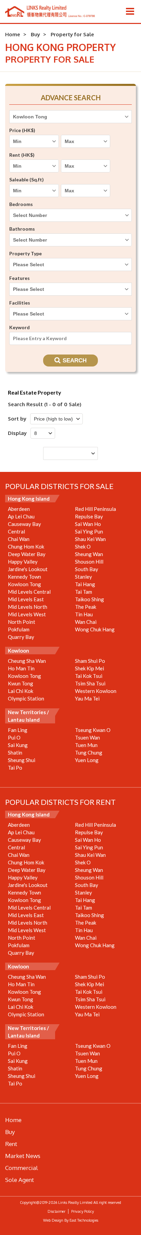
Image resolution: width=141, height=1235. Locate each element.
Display (17, 433)
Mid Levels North (27, 607)
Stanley (83, 577)
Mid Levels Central (29, 592)
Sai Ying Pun (89, 531)
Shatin (15, 752)
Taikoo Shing (89, 599)
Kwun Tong (20, 683)
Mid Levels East (26, 599)
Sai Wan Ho (88, 524)
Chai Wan (18, 539)
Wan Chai (86, 622)
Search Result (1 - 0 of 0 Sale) (44, 404)
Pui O (14, 737)
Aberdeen (19, 509)
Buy (35, 34)
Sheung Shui (21, 760)
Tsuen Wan (87, 737)
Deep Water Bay (27, 554)
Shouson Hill (89, 561)
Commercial (21, 1167)
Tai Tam (83, 592)
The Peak (85, 607)
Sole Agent (19, 1179)
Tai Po (15, 767)
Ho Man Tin (21, 668)
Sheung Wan (89, 554)
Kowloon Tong (24, 584)
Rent (11, 1143)
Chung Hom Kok (26, 546)
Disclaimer (56, 1211)
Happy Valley (23, 561)
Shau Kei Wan (90, 539)
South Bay (86, 569)
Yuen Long (87, 760)
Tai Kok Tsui (88, 676)
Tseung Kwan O (93, 730)
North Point (21, 622)
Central (16, 531)
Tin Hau (84, 614)
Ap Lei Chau (21, 516)
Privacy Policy (82, 1211)
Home (12, 34)
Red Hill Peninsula (95, 509)
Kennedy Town (24, 577)
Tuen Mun (86, 745)
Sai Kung (18, 745)
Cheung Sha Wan (27, 661)
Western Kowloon (95, 691)
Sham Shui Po (90, 661)
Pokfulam (18, 629)
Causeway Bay (24, 524)
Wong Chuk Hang (95, 629)
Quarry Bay (21, 637)
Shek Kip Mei (89, 668)
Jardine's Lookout (28, 569)
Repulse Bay (89, 516)
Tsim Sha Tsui (90, 683)
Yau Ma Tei (87, 698)
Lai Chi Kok (20, 691)
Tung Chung (88, 752)
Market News (22, 1155)
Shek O (83, 546)
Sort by (17, 418)
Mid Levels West (27, 614)
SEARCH (75, 360)
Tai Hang (85, 584)
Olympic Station (26, 698)
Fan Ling (17, 730)
